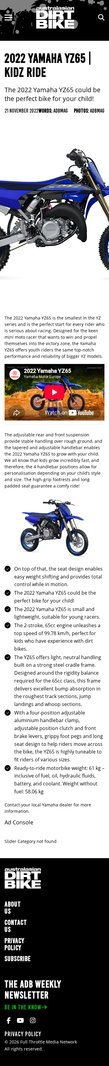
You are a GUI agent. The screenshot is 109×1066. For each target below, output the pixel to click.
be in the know (23, 1007)
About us (13, 908)
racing (44, 331)
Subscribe (18, 958)
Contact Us (16, 926)
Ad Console (19, 822)
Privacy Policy (15, 944)
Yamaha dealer (57, 805)
